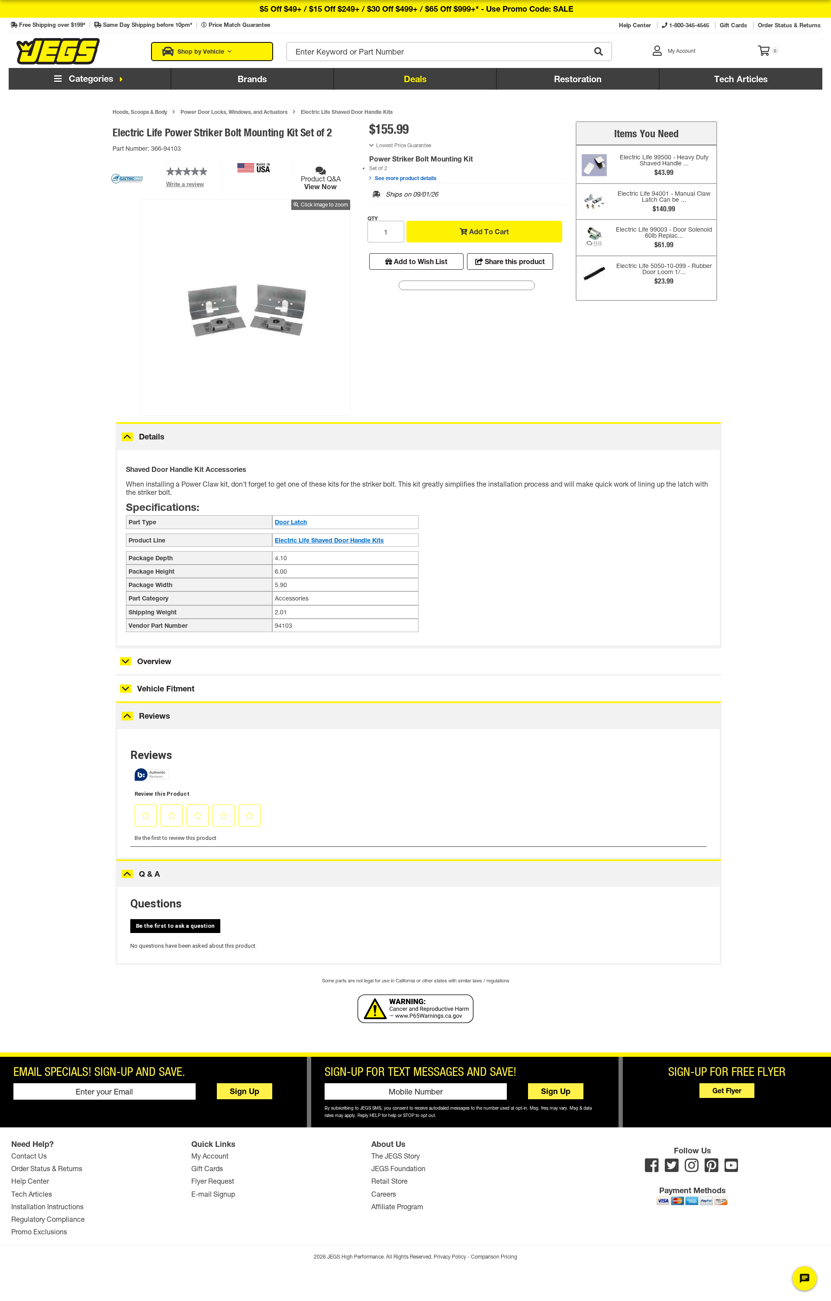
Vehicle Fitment (165, 688)
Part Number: (132, 148)
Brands (252, 79)
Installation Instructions (47, 1206)
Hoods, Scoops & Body (140, 112)
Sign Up (244, 1091)
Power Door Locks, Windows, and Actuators (233, 112)
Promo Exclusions (39, 1231)
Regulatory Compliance (48, 1219)
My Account (210, 1156)
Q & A (149, 873)
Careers (383, 1194)
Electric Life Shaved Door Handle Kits (347, 112)
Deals (415, 79)
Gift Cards (207, 1168)
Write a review (185, 186)
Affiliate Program (397, 1206)
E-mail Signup (213, 1194)
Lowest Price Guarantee (403, 145)
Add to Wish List (420, 261)
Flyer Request (212, 1181)
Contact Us (29, 1156)
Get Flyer (726, 1090)
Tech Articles (741, 79)
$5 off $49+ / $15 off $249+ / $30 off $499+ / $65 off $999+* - (416, 8)
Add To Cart (488, 231)
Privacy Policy (450, 1257)
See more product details (405, 178)
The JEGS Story (395, 1156)
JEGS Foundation (398, 1168)
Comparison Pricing (494, 1257)
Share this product (514, 261)
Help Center (30, 1181)
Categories (90, 78)
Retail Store (389, 1181)
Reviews (154, 715)
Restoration (578, 79)
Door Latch (291, 522)
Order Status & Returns (46, 1168)
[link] (186, 171)
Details (151, 436)
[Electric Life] (127, 192)
